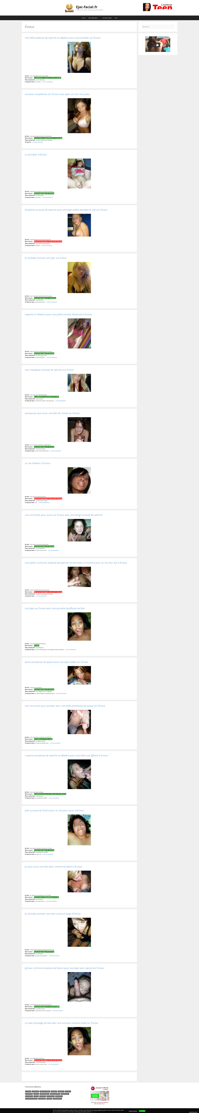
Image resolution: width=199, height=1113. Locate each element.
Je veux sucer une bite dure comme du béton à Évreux (53, 866)
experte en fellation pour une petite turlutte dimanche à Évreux (58, 314)
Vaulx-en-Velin (55, 1093)
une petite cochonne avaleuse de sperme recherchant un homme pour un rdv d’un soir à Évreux (76, 562)
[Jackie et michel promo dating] (99, 1095)
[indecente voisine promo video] (157, 44)
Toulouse (35, 1091)
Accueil (83, 18)
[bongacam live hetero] (158, 10)
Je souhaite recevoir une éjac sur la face (45, 257)
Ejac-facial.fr (86, 7)
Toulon (36, 1093)
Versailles (29, 1096)
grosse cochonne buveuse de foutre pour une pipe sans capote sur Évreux (64, 968)
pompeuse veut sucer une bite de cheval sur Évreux (52, 413)
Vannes (68, 1091)
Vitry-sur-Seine (45, 1091)
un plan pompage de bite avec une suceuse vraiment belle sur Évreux (61, 1023)
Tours (36, 1096)
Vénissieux (65, 1093)
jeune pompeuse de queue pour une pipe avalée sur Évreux (56, 662)
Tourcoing (42, 1098)
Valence (61, 1091)
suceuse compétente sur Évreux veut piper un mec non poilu (57, 94)
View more (94, 1112)
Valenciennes (44, 1093)
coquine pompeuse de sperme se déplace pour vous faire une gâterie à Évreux (66, 755)
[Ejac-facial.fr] (69, 8)
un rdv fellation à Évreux (37, 463)
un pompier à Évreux (36, 154)
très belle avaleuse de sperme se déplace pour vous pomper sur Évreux (63, 37)
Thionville (29, 1093)
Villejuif (54, 1091)
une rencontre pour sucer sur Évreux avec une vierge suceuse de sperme (64, 514)
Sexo (116, 18)
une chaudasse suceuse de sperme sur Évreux (49, 369)
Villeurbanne (57, 1098)
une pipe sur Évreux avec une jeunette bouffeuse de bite (55, 608)
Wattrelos (59, 1096)
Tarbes (49, 1098)
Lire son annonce (47, 82)
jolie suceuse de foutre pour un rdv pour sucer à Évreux (54, 810)
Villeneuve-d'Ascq (31, 1098)
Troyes (28, 1091)
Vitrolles (42, 1096)
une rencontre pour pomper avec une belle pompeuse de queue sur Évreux (65, 705)
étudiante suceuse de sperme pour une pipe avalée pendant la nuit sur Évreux (66, 209)
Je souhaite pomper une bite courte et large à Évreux (53, 913)
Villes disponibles (92, 18)
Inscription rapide (107, 18)
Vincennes (51, 1096)
